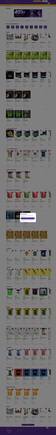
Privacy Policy (29, 220)
